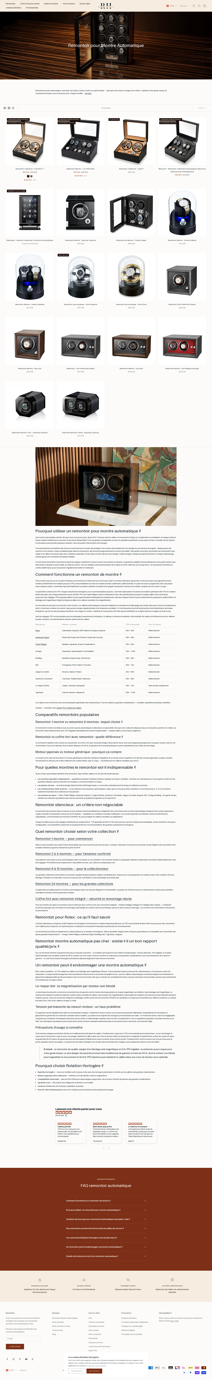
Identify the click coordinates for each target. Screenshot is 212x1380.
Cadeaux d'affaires (13, 8)
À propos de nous (96, 1342)
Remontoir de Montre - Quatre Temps (131, 240)
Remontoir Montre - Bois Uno (29, 368)
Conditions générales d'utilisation (134, 1322)
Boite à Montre (58, 1322)
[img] (107, 1112)
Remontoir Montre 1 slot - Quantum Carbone (30, 433)
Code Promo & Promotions (99, 1346)
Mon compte (94, 1330)
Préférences (76, 1371)
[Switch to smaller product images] (9, 108)
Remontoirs (10, 4)
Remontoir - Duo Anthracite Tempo (81, 368)
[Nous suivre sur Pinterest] (20, 1359)
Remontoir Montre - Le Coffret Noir (81, 169)
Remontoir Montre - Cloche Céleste (182, 240)
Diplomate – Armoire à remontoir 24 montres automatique (30, 240)
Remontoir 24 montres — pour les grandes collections (74, 884)
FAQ (90, 1318)
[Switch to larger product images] (5, 108)
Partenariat (93, 1338)
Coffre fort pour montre (30, 4)
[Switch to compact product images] (13, 108)
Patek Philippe (41, 644)
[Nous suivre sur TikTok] (32, 1359)
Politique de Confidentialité (132, 1326)
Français (183, 6)
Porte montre (57, 1330)
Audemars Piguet (42, 637)
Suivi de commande (96, 1322)
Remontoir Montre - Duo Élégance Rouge (182, 368)
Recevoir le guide (185, 1369)
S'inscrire (14, 1347)
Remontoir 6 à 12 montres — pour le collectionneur (72, 869)
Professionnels (32, 8)
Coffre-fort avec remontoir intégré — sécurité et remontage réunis (83, 899)
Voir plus (88, 93)
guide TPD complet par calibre (69, 708)
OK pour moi (94, 1371)
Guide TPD (93, 1350)
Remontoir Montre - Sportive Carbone (80, 240)
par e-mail (174, 1321)
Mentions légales (128, 1330)
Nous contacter (95, 1334)
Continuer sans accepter (96, 1366)
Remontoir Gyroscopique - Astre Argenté (80, 304)
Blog (54, 1334)
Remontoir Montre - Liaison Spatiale (29, 304)
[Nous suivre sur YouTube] (26, 1359)
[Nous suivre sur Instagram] (13, 1359)
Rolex (37, 630)
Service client (85, 4)
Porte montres (69, 4)
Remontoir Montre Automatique (65, 1318)
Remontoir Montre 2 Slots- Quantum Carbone (80, 433)
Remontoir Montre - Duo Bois (131, 368)
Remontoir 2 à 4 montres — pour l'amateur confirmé (73, 854)
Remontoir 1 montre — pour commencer (64, 839)
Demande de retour (96, 1326)
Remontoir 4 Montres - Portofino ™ (30, 169)
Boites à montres (51, 4)
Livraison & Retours (129, 1318)
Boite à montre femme (61, 1326)
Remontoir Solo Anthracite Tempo (182, 304)
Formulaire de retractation (131, 1334)
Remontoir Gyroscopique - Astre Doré (131, 304)
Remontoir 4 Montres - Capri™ (131, 169)
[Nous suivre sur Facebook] (7, 1359)
